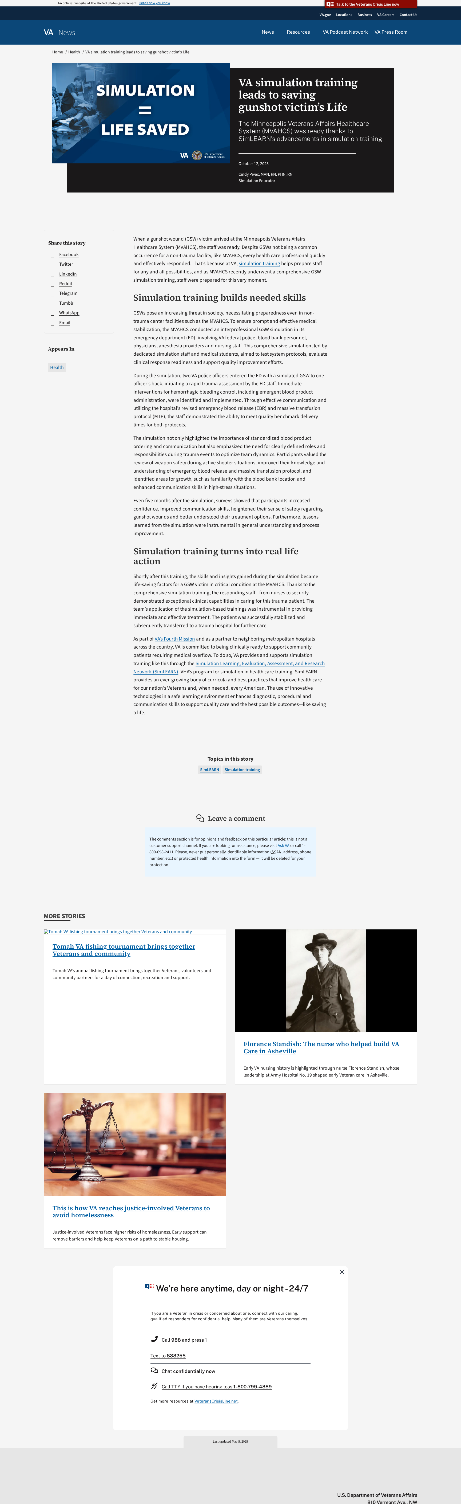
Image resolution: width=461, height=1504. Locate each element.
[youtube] (352, 1484)
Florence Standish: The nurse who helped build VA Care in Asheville (321, 1047)
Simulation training (242, 770)
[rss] (373, 1484)
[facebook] (383, 1484)
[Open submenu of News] (277, 32)
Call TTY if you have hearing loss (217, 1386)
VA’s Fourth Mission (175, 639)
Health (57, 367)
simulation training (259, 263)
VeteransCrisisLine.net (216, 1401)
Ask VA (283, 846)
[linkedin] (404, 1484)
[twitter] (362, 1484)
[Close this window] (342, 1271)
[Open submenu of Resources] (313, 32)
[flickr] (414, 1484)
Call (184, 1340)
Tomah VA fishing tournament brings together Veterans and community (124, 950)
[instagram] (393, 1484)
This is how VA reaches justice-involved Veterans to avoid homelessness (131, 1211)
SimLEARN (209, 770)
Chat (188, 1371)
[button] (415, 32)
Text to (168, 1355)
